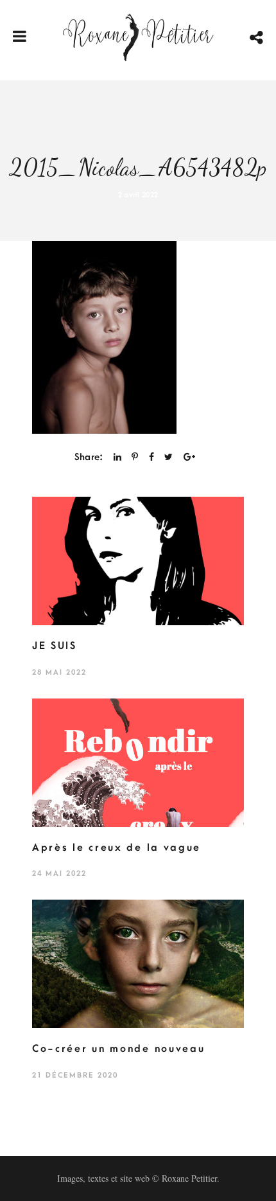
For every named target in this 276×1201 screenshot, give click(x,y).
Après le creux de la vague (116, 847)
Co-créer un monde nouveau (118, 1048)
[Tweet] (168, 457)
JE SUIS (54, 646)
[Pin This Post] (135, 457)
